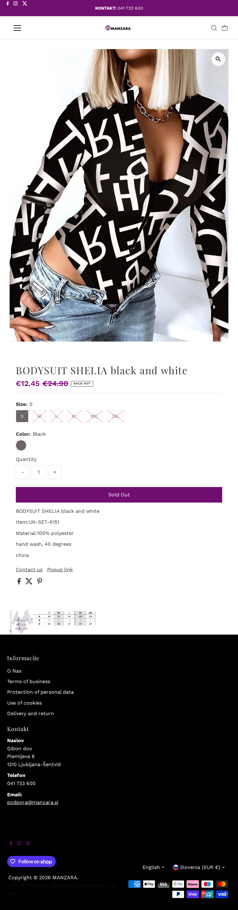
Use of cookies (24, 703)
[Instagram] (15, 8)
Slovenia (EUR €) (200, 867)
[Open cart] (225, 28)
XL (74, 416)
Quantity (26, 459)
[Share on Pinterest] (39, 583)
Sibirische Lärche (71, 885)
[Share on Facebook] (19, 583)
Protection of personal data (40, 692)
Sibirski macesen (28, 885)
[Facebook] (8, 8)
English (151, 867)
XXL (94, 416)
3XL (115, 416)
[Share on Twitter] (29, 583)
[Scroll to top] (225, 897)
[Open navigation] (35, 28)
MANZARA (64, 877)
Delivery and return (30, 713)
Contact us (29, 569)
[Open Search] (214, 28)
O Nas (14, 671)
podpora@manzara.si (32, 802)
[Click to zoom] (218, 59)
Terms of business (28, 681)
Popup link (60, 569)
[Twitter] (25, 8)
